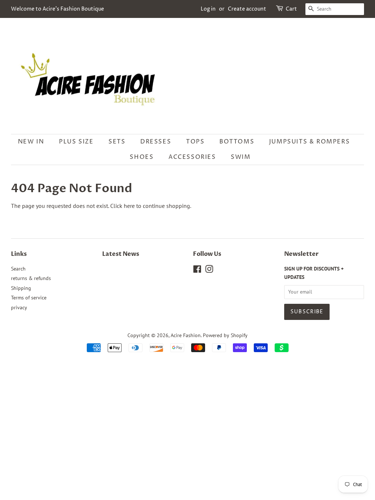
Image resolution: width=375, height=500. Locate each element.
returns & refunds (31, 278)
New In (31, 142)
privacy (19, 307)
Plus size (76, 142)
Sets (116, 142)
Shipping (21, 288)
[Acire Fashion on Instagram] (209, 270)
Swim (240, 157)
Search (18, 268)
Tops (195, 142)
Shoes (141, 157)
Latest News (120, 254)
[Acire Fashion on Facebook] (197, 270)
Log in (208, 8)
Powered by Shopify (225, 335)
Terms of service (29, 297)
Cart (291, 8)
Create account (247, 8)
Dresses (155, 142)
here (129, 205)
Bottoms (236, 142)
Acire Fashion (186, 335)
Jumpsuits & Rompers (309, 142)
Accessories (192, 157)
